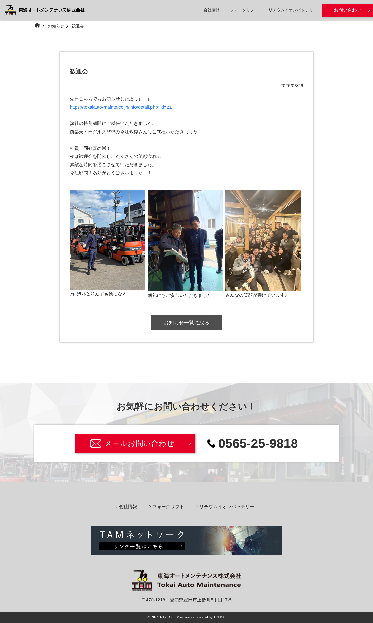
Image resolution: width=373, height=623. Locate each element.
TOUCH (219, 617)
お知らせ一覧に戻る (186, 322)
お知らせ (56, 26)
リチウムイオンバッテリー (292, 10)
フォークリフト (244, 10)
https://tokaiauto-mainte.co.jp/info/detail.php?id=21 (121, 107)
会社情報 (212, 10)
